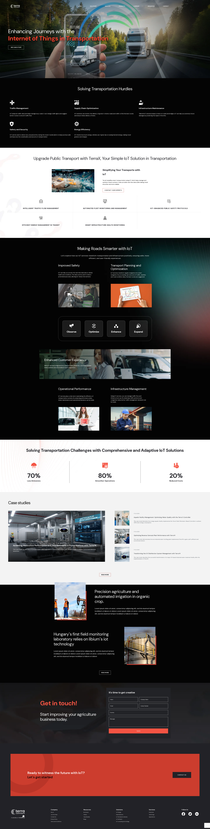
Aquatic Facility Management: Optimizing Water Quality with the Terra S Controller (162, 517)
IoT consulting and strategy (122, 821)
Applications (152, 817)
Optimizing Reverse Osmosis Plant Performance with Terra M (154, 535)
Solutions (93, 6)
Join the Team (54, 814)
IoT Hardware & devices (121, 817)
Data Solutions (119, 814)
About (52, 812)
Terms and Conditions (56, 821)
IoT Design (118, 812)
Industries (151, 812)
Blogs (85, 819)
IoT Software (119, 819)
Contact (166, 6)
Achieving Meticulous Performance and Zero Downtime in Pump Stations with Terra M (55, 545)
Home (80, 6)
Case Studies (87, 817)
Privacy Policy (54, 819)
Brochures (86, 812)
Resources (151, 6)
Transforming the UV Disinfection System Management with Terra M (157, 554)
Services (107, 6)
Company (136, 6)
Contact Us (53, 817)
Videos (85, 814)
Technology (151, 814)
